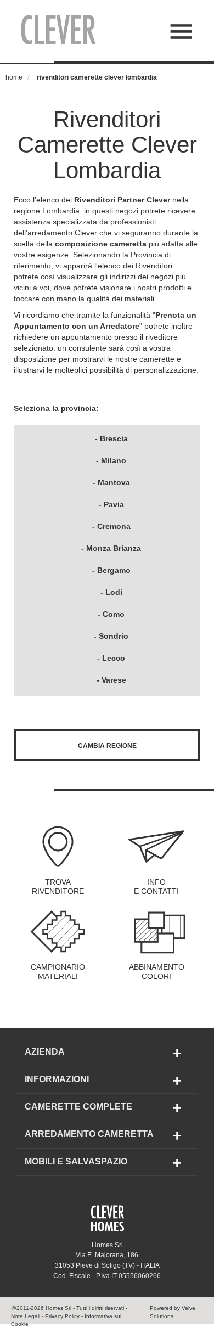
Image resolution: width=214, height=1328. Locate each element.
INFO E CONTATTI (156, 886)
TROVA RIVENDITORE (58, 886)
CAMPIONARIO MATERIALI (58, 972)
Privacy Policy (62, 1316)
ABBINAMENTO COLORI (156, 972)
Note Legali (25, 1316)
